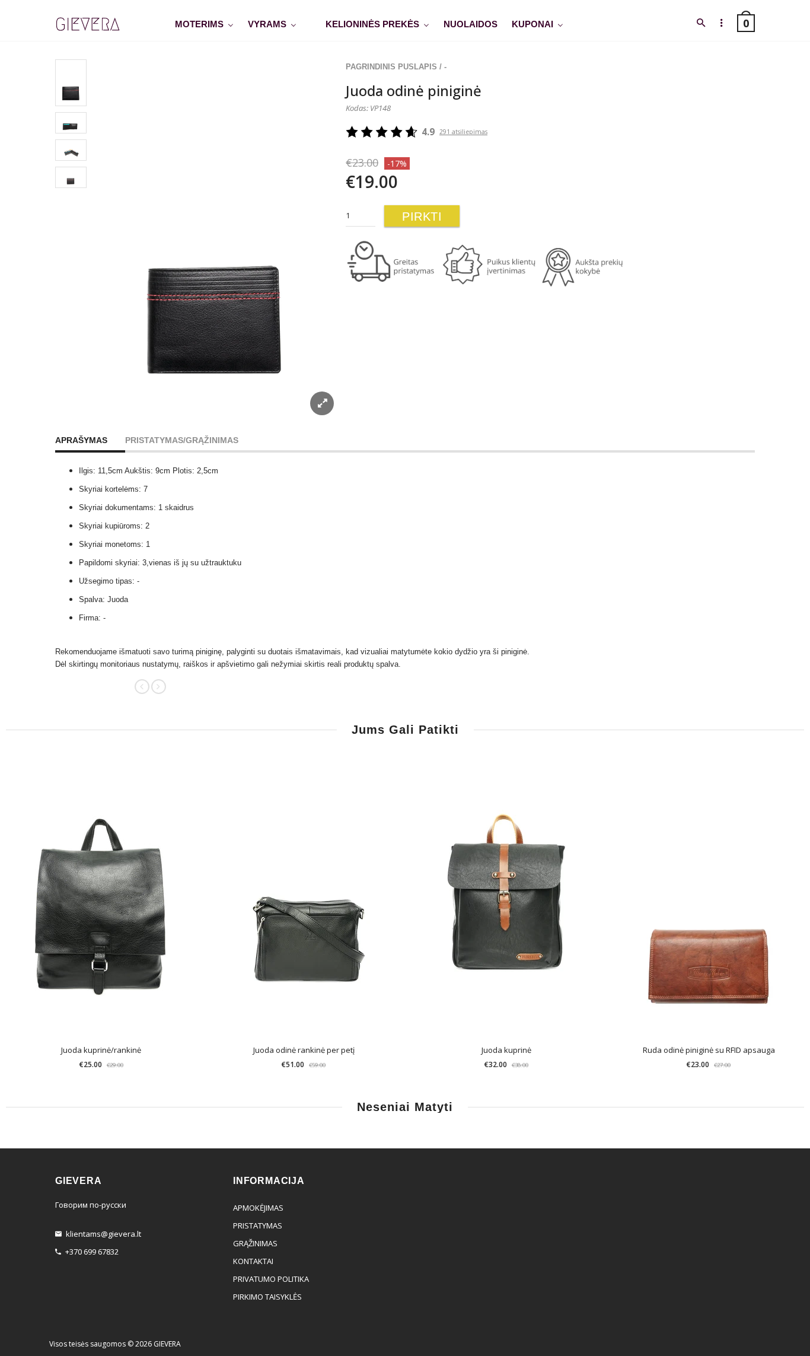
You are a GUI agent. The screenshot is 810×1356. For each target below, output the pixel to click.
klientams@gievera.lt (103, 1233)
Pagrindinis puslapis (391, 66)
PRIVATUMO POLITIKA (271, 1279)
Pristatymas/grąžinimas (181, 440)
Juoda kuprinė (506, 1050)
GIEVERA (167, 1344)
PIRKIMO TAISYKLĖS (267, 1296)
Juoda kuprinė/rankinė (101, 1050)
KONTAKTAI (253, 1261)
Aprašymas (81, 440)
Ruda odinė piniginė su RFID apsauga (709, 1050)
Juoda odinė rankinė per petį (304, 1050)
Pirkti (422, 216)
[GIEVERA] (87, 24)
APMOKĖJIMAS (258, 1207)
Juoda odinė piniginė (413, 90)
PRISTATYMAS (257, 1225)
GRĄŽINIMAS (255, 1243)
